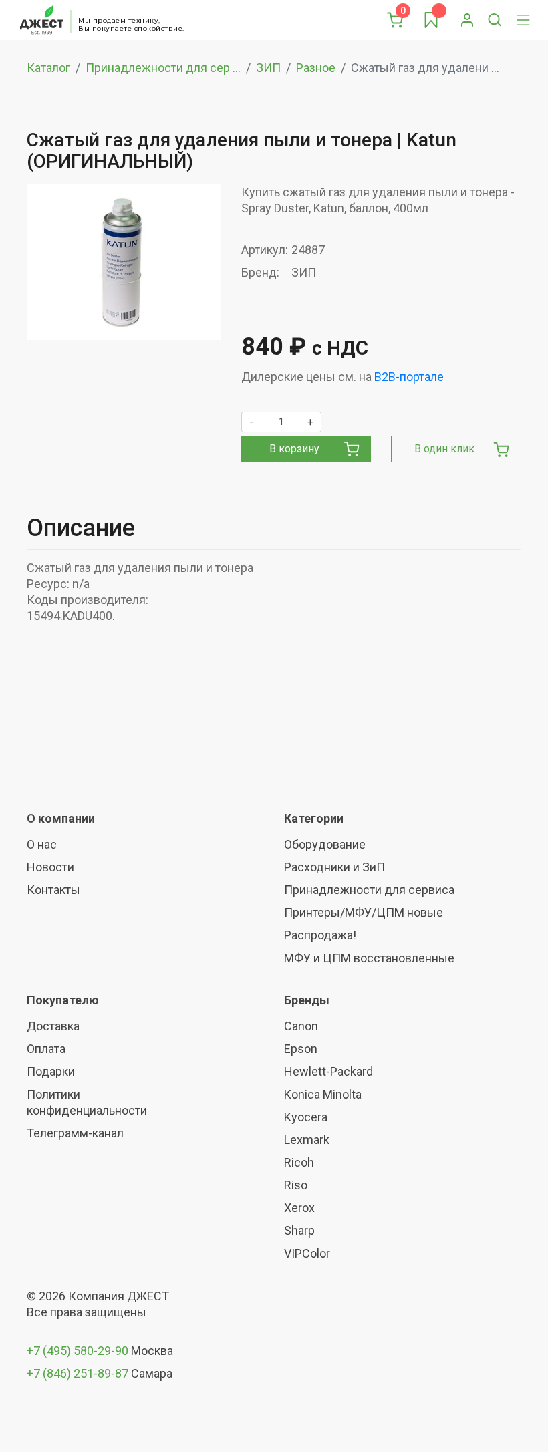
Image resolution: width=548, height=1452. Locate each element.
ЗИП (268, 68)
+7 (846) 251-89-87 (77, 1373)
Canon (301, 1026)
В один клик (444, 448)
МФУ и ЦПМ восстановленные (369, 958)
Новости (50, 867)
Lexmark (306, 1140)
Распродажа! (320, 935)
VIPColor (307, 1253)
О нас (42, 844)
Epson (300, 1049)
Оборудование (325, 844)
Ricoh (299, 1162)
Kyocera (305, 1117)
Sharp (299, 1230)
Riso (295, 1185)
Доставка (53, 1026)
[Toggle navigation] (523, 20)
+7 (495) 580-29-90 (79, 1351)
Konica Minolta (323, 1094)
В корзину (294, 448)
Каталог (48, 68)
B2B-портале (409, 377)
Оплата (46, 1049)
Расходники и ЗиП (334, 867)
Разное (315, 68)
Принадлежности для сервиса (369, 890)
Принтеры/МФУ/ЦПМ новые (363, 912)
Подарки (51, 1071)
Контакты (53, 890)
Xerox (299, 1208)
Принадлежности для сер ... (163, 68)
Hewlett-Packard (328, 1071)
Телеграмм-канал (75, 1133)
